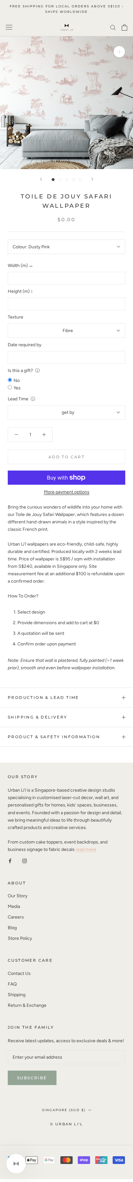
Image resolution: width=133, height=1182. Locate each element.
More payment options (66, 492)
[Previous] (41, 179)
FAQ (12, 984)
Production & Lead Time (43, 697)
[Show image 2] (59, 179)
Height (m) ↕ (20, 291)
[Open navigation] (9, 27)
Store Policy (20, 938)
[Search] (113, 27)
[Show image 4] (73, 179)
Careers (16, 917)
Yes (17, 388)
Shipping (17, 994)
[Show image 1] (53, 179)
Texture (15, 317)
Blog (12, 927)
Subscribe (32, 1077)
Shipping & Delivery (37, 717)
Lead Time (18, 399)
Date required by (24, 345)
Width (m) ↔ (20, 265)
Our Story (17, 896)
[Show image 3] (66, 179)
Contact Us (19, 973)
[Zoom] (119, 51)
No (17, 380)
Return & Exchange (27, 1005)
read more (86, 849)
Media (14, 906)
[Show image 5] (80, 179)
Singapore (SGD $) (64, 1110)
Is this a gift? (20, 370)
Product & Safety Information (54, 736)
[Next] (92, 179)
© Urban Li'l (66, 1124)
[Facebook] (10, 860)
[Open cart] (124, 27)
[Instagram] (24, 860)
